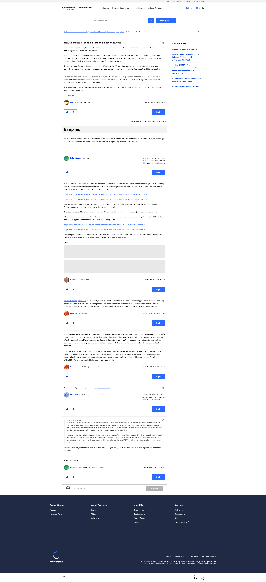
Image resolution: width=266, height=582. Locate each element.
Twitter (178, 510)
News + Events (139, 518)
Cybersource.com (141, 510)
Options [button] (200, 32)
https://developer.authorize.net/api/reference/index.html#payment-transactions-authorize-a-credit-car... (105, 225)
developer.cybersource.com (194, 1)
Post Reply (154, 488)
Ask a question (165, 20)
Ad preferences (208, 557)
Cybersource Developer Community (68, 8)
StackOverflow (181, 522)
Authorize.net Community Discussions (102, 32)
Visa (167, 557)
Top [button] (65, 577)
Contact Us (138, 514)
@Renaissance (71, 420)
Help (190, 8)
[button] (67, 112)
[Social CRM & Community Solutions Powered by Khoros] (199, 577)
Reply (158, 112)
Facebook (179, 514)
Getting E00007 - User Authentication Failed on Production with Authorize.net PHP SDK (187, 57)
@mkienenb (82, 301)
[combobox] (122, 20)
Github (177, 518)
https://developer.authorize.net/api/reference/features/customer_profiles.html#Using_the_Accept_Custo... (106, 194)
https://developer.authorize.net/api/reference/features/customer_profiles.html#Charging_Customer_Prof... (106, 199)
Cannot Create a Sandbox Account (185, 86)
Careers (137, 522)
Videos (94, 514)
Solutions (95, 518)
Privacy (194, 557)
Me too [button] (71, 95)
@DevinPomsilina (70, 301)
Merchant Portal (56, 514)
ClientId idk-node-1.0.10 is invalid (184, 49)
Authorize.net (180, 557)
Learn (93, 510)
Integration (120, 32)
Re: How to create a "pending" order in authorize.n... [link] (143, 32)
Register (53, 510)
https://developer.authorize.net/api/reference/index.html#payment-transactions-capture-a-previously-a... (106, 229)
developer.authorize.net (175, 1)
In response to (97, 367)
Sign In (201, 8)
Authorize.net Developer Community (149, 8)
